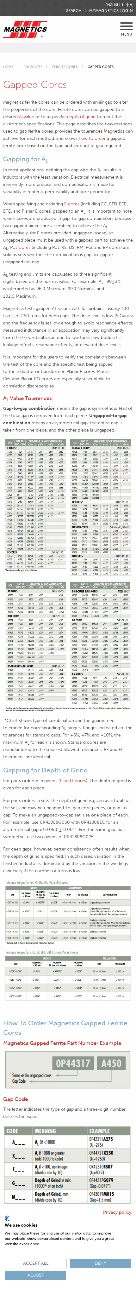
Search (73, 10)
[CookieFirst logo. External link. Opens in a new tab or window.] (7, 1218)
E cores (72, 204)
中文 (129, 5)
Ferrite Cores (65, 67)
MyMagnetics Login (111, 10)
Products (32, 67)
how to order (92, 138)
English (112, 5)
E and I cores (73, 780)
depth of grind (81, 116)
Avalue (26, 116)
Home (8, 67)
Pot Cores (20, 247)
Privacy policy (117, 1212)
